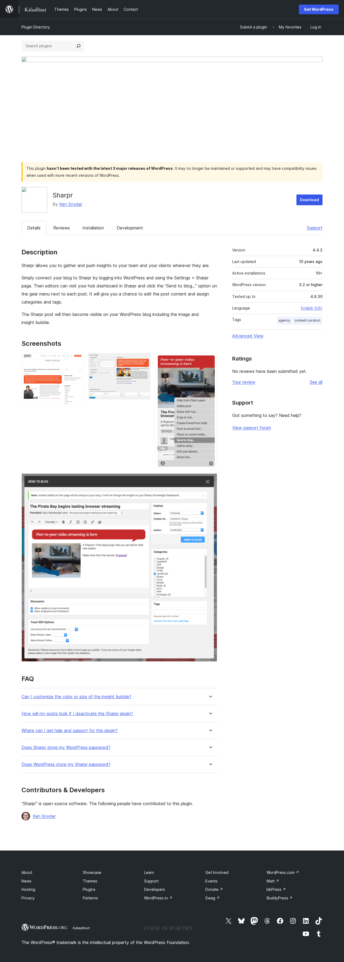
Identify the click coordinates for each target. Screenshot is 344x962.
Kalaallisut (81, 928)
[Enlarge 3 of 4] (210, 360)
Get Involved (216, 872)
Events (211, 881)
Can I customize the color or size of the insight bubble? (76, 696)
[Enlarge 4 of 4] (210, 480)
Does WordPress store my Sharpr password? (66, 764)
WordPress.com (283, 872)
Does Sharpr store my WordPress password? (66, 747)
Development (130, 227)
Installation (93, 227)
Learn (149, 872)
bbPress (276, 889)
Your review (243, 382)
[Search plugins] (78, 46)
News (26, 881)
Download (309, 199)
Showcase (92, 872)
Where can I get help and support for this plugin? (70, 730)
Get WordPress (319, 9)
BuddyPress (280, 898)
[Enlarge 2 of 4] (143, 360)
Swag (212, 898)
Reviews (61, 227)
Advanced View (247, 335)
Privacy (28, 898)
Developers (154, 889)
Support (314, 227)
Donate (214, 889)
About (27, 872)
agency (284, 320)
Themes (90, 881)
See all (316, 382)
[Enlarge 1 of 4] (76, 360)
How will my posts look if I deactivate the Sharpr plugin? (77, 713)
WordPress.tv (158, 898)
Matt (273, 881)
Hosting (28, 889)
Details (34, 227)
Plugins (89, 889)
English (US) (311, 308)
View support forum (251, 427)
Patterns (90, 898)
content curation (307, 320)
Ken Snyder (70, 204)
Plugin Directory (36, 27)
